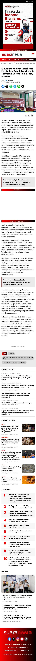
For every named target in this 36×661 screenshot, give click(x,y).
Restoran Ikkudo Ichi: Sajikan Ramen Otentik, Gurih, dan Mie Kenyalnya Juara (19, 544)
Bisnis (16, 60)
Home (4, 60)
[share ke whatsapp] (11, 87)
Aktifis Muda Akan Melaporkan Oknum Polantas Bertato (19, 538)
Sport (31, 60)
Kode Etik (11, 647)
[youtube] (22, 640)
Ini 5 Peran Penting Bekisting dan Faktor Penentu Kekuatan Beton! (11, 469)
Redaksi (26, 645)
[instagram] (18, 640)
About (7, 645)
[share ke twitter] (7, 87)
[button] (26, 116)
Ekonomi (24, 60)
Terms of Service (10, 650)
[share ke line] (19, 87)
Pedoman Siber (25, 650)
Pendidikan (28, 66)
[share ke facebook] (3, 87)
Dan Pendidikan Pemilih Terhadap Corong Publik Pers (18, 358)
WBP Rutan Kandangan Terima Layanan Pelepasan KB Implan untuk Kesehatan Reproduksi (17, 597)
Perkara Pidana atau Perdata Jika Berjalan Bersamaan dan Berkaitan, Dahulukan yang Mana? (21, 513)
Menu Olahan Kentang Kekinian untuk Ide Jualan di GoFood (11, 480)
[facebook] (10, 640)
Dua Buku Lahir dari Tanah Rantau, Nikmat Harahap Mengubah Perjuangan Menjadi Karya (10, 429)
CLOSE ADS (29, 1)
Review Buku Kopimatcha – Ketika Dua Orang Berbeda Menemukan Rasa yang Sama (10, 442)
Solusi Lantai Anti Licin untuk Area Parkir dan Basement (20, 532)
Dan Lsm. (11, 354)
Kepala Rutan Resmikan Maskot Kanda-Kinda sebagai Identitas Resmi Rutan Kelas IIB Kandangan (16, 607)
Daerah (12, 66)
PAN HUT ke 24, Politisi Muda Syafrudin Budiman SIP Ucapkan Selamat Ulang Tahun (20, 552)
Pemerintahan (20, 66)
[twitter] (14, 640)
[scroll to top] (33, 650)
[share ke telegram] (15, 87)
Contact (16, 645)
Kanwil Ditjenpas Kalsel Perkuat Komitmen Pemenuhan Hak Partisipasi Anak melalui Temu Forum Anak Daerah (17, 617)
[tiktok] (26, 640)
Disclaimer (22, 647)
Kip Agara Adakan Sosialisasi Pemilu (14, 362)
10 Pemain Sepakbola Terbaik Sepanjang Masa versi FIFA (19, 526)
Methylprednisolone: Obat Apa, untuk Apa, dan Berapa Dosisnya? (20, 507)
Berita (10, 60)
